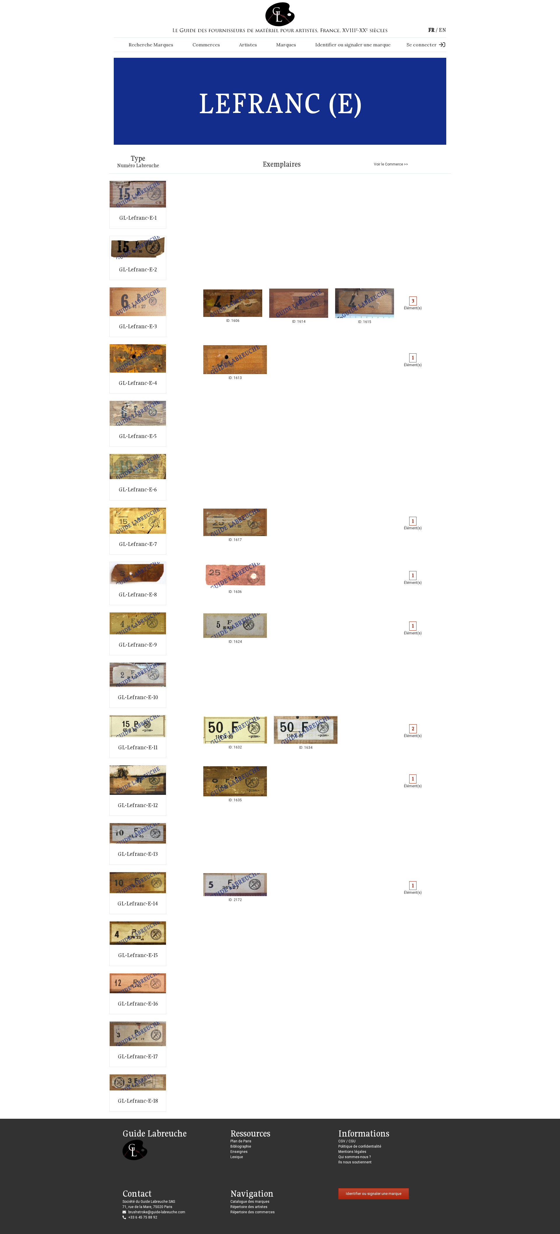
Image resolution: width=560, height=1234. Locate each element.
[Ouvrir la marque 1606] (232, 305)
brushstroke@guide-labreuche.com (156, 1212)
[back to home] (280, 14)
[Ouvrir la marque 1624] (235, 628)
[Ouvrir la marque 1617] (235, 524)
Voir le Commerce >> (391, 164)
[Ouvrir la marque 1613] (235, 362)
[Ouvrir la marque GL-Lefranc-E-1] (138, 204)
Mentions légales (352, 1152)
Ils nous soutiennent (355, 1162)
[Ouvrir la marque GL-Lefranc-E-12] (138, 790)
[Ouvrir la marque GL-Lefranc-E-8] (138, 583)
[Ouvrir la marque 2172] (235, 887)
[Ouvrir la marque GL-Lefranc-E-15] (138, 943)
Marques (286, 45)
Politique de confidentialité (359, 1146)
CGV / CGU (347, 1141)
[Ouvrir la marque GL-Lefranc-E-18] (138, 1092)
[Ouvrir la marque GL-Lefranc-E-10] (138, 685)
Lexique (236, 1157)
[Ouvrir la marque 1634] (306, 732)
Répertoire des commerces (252, 1212)
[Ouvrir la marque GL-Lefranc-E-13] (138, 844)
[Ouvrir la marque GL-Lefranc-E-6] (138, 477)
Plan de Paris (240, 1141)
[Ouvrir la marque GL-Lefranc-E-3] (138, 312)
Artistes (248, 45)
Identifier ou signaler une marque (353, 45)
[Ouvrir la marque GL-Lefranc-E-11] (138, 736)
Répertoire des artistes (248, 1207)
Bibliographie (240, 1146)
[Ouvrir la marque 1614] (298, 305)
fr (431, 30)
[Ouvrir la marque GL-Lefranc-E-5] (138, 423)
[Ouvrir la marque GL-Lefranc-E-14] (138, 893)
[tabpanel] (232, 305)
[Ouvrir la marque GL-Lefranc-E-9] (138, 633)
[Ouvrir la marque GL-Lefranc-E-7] (138, 531)
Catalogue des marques (250, 1202)
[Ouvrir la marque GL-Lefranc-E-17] (138, 1044)
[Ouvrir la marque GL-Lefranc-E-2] (138, 258)
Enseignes (239, 1152)
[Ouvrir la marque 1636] (235, 578)
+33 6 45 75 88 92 (142, 1217)
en (442, 30)
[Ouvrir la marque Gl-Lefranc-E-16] (138, 993)
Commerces (206, 45)
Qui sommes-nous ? (354, 1157)
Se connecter (422, 45)
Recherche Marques (151, 45)
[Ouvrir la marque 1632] (235, 732)
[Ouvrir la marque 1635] (235, 784)
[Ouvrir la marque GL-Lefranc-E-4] (138, 368)
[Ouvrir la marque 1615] (364, 305)
